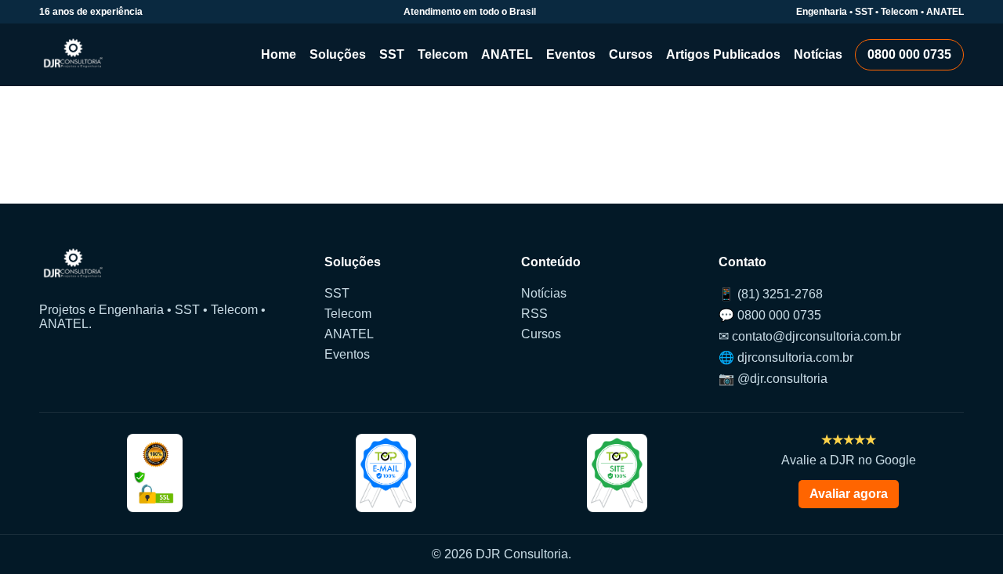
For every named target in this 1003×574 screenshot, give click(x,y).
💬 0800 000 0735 (770, 315)
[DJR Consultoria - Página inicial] (73, 55)
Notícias (818, 54)
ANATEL (507, 54)
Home (278, 54)
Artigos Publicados (723, 54)
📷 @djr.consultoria (773, 378)
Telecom (443, 54)
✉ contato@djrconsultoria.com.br (810, 336)
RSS (534, 313)
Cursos (631, 54)
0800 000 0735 (909, 54)
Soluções (338, 54)
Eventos (571, 54)
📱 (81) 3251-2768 (771, 294)
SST (391, 54)
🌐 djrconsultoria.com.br (786, 357)
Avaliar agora (848, 493)
